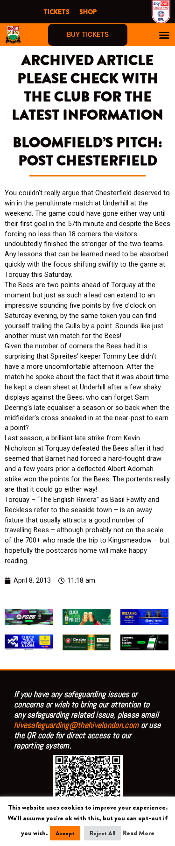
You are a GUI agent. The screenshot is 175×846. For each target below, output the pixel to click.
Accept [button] (65, 833)
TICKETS (56, 11)
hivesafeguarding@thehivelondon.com (76, 724)
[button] (164, 35)
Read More (138, 833)
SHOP (88, 11)
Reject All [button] (102, 833)
